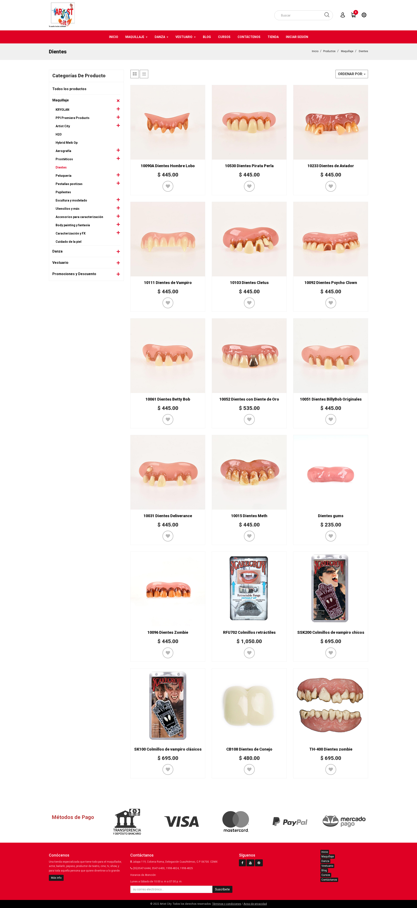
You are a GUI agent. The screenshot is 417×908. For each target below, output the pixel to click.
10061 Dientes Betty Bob (168, 399)
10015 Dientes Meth (249, 515)
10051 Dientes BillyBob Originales (331, 399)
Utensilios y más (67, 208)
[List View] (144, 74)
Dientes (363, 51)
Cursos (325, 875)
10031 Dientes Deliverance (168, 515)
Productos (329, 51)
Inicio (315, 51)
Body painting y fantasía (73, 225)
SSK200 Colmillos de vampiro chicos (330, 632)
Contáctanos (329, 879)
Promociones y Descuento (74, 274)
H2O (59, 134)
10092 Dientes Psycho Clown (330, 282)
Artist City (63, 126)
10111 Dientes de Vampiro (168, 282)
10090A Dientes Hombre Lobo (168, 165)
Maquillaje (347, 51)
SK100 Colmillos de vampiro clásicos (168, 749)
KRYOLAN (62, 109)
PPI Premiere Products (72, 118)
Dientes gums (330, 515)
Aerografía (63, 151)
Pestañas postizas (69, 184)
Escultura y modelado (71, 200)
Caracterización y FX (71, 233)
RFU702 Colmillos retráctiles (249, 632)
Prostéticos (64, 159)
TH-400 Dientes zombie (330, 749)
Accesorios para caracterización (79, 217)
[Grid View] (134, 74)
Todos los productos (69, 89)
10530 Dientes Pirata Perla (249, 165)
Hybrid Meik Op (67, 142)
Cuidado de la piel (68, 241)
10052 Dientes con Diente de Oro (249, 399)
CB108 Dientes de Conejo (249, 749)
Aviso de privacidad (255, 903)
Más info (56, 877)
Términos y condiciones (226, 903)
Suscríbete (222, 889)
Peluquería (63, 175)
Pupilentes (63, 192)
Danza (57, 251)
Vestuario (60, 263)
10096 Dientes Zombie (167, 632)
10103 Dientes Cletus (249, 282)
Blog (324, 870)
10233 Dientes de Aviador (331, 165)
